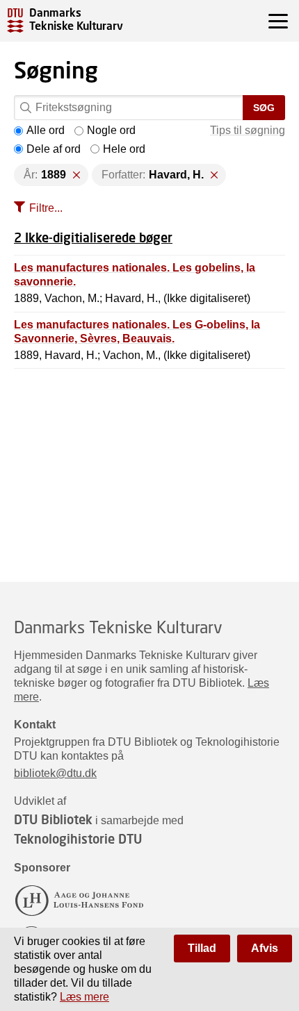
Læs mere (84, 997)
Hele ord (124, 149)
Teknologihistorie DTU (78, 838)
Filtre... (46, 208)
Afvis (264, 948)
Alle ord (45, 130)
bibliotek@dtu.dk (55, 773)
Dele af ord (53, 149)
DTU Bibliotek (53, 819)
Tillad (202, 948)
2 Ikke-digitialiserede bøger (93, 237)
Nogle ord (111, 130)
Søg (264, 107)
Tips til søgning (247, 130)
